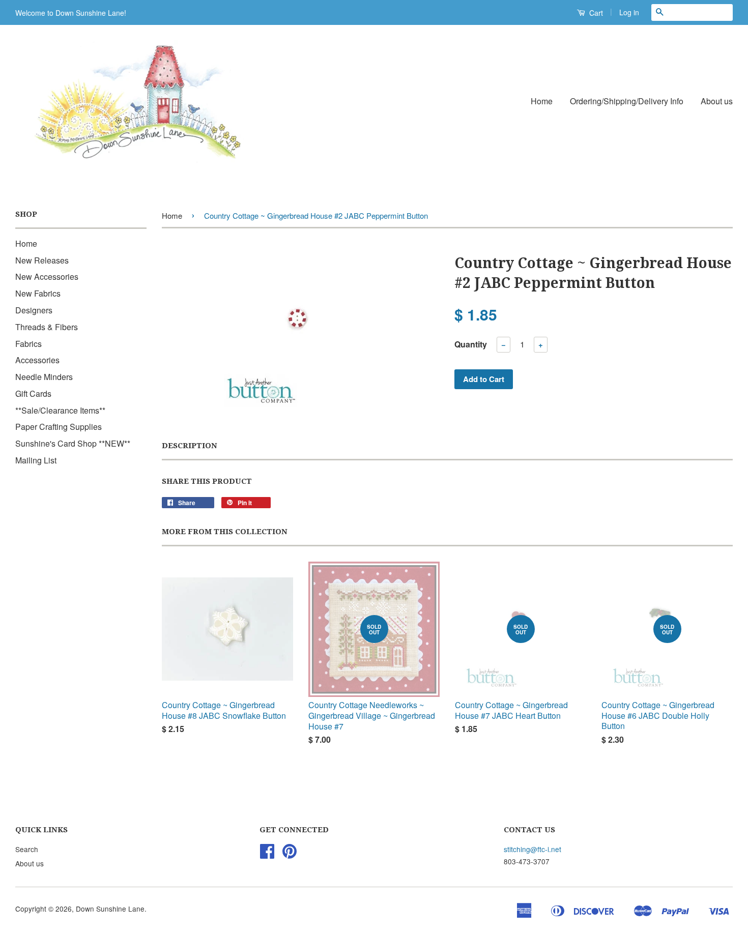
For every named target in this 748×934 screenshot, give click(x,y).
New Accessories (46, 276)
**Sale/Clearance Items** (60, 410)
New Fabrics (38, 293)
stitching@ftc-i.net (532, 849)
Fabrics (28, 343)
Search (26, 849)
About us (717, 101)
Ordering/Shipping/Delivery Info (626, 101)
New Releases (42, 260)
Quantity (470, 344)
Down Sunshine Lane (110, 908)
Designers (33, 310)
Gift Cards (33, 393)
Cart (595, 13)
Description (189, 445)
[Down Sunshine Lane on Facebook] (267, 854)
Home (542, 101)
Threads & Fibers (46, 327)
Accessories (37, 360)
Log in (629, 12)
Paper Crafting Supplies (58, 426)
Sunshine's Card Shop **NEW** (72, 443)
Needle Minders (44, 377)
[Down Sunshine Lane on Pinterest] (289, 854)
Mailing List (35, 460)
